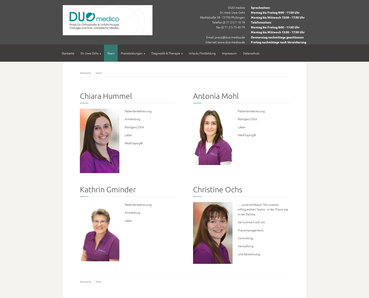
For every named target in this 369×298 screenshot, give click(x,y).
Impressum (229, 53)
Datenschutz (251, 53)
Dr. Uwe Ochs (91, 53)
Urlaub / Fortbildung (202, 53)
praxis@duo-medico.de (230, 37)
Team (110, 53)
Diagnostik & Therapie (167, 53)
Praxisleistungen (133, 53)
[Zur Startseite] (107, 34)
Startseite (68, 53)
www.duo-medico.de (231, 42)
